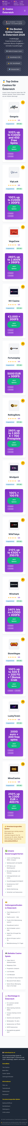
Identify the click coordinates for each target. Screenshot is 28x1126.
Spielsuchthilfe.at (7, 1103)
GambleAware (6, 1106)
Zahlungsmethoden (7, 1076)
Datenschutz (5, 1091)
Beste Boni (5, 1070)
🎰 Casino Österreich (8, 11)
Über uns (4, 1085)
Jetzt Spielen (14, 148)
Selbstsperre (5, 1109)
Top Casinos (5, 1067)
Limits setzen (6, 1112)
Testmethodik (6, 1088)
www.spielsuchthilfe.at (11, 841)
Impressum (5, 1094)
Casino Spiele (6, 1073)
